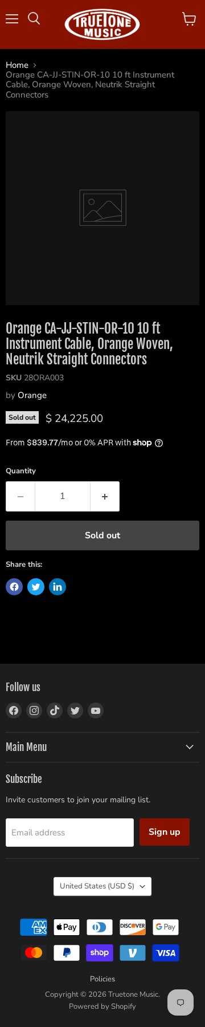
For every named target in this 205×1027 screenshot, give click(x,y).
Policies (102, 979)
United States (97, 886)
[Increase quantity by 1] (105, 496)
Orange (32, 395)
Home (17, 65)
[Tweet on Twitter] (35, 586)
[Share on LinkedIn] (57, 586)
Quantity (21, 471)
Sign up (165, 832)
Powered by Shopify (102, 1006)
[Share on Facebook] (14, 586)
